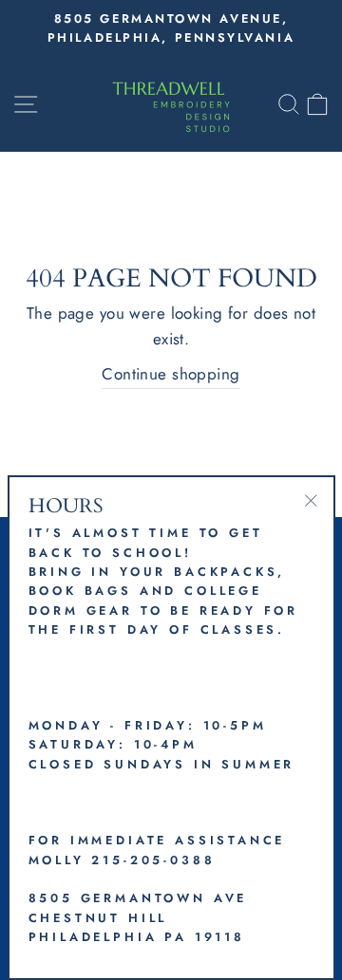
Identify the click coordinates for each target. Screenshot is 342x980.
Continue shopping (170, 373)
